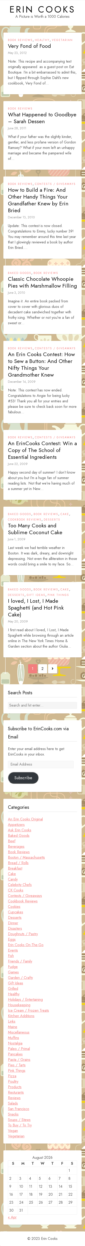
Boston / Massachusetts (26, 857)
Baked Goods (19, 273)
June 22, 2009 (18, 464)
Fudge (13, 966)
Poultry (13, 1081)
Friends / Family (20, 961)
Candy (13, 879)
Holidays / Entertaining (25, 999)
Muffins (13, 1037)
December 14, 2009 (22, 381)
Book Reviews (20, 40)
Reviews (14, 1097)
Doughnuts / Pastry (23, 934)
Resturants (16, 1092)
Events (13, 950)
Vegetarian (62, 40)
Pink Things (58, 595)
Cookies (14, 906)
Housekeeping (19, 1005)
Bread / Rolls (18, 863)
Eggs (12, 939)
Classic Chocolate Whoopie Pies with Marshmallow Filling (42, 282)
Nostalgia (15, 1043)
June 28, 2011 (17, 128)
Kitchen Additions (21, 1016)
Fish (11, 955)
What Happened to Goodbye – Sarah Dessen (42, 118)
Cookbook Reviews (24, 520)
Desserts (52, 520)
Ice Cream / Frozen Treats (28, 1010)
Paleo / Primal (19, 1048)
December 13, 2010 (21, 217)
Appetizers (16, 824)
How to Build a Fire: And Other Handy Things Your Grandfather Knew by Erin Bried (38, 200)
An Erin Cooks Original (25, 819)
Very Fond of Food (29, 46)
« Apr (12, 1217)
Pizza (12, 1076)
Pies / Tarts (17, 1065)
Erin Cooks (42, 9)
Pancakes (15, 1054)
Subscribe (23, 778)
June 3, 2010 (16, 292)
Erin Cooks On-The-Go (26, 944)
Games (13, 972)
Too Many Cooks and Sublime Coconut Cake (35, 529)
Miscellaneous (18, 1032)
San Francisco (18, 1108)
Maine (12, 1026)
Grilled (13, 988)
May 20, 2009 (18, 621)
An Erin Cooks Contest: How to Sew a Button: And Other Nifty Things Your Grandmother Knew (41, 364)
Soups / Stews (19, 1119)
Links (11, 1021)
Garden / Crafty (20, 977)
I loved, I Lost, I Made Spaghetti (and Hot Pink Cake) (36, 607)
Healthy (42, 40)
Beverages (16, 846)
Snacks (13, 1114)
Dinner (13, 923)
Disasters (15, 928)
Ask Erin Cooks (19, 830)
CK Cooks (15, 890)
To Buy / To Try (20, 1125)
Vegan (13, 1130)
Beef (11, 841)
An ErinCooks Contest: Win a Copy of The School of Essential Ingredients (42, 450)
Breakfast (15, 868)
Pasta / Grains (19, 1059)
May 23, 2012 (17, 53)
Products (15, 1087)
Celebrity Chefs (20, 884)
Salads (13, 1103)
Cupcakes (15, 912)
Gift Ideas (36, 595)
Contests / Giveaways (55, 184)
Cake (65, 514)
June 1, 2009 (16, 539)
